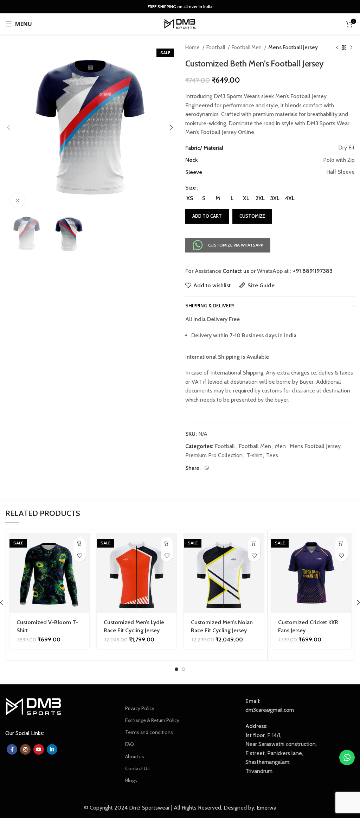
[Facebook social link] (12, 749)
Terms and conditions (149, 732)
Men (280, 446)
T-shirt (254, 455)
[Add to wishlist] (79, 555)
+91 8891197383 (313, 271)
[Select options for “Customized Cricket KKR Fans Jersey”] (341, 543)
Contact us (236, 271)
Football (216, 47)
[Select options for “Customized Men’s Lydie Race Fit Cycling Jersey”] (167, 543)
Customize (252, 216)
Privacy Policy (139, 708)
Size (190, 187)
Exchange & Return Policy (152, 720)
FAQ (129, 744)
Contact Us (137, 768)
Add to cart (207, 216)
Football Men (247, 47)
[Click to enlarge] (18, 200)
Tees (272, 455)
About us (134, 756)
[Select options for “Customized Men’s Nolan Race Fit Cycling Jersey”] (254, 543)
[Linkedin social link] (52, 749)
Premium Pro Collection (214, 455)
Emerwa (266, 807)
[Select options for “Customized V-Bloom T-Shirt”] (79, 543)
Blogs (131, 780)
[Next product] (351, 47)
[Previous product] (337, 47)
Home (193, 47)
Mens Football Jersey (293, 47)
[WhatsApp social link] (206, 467)
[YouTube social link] (38, 749)
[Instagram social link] (25, 749)
